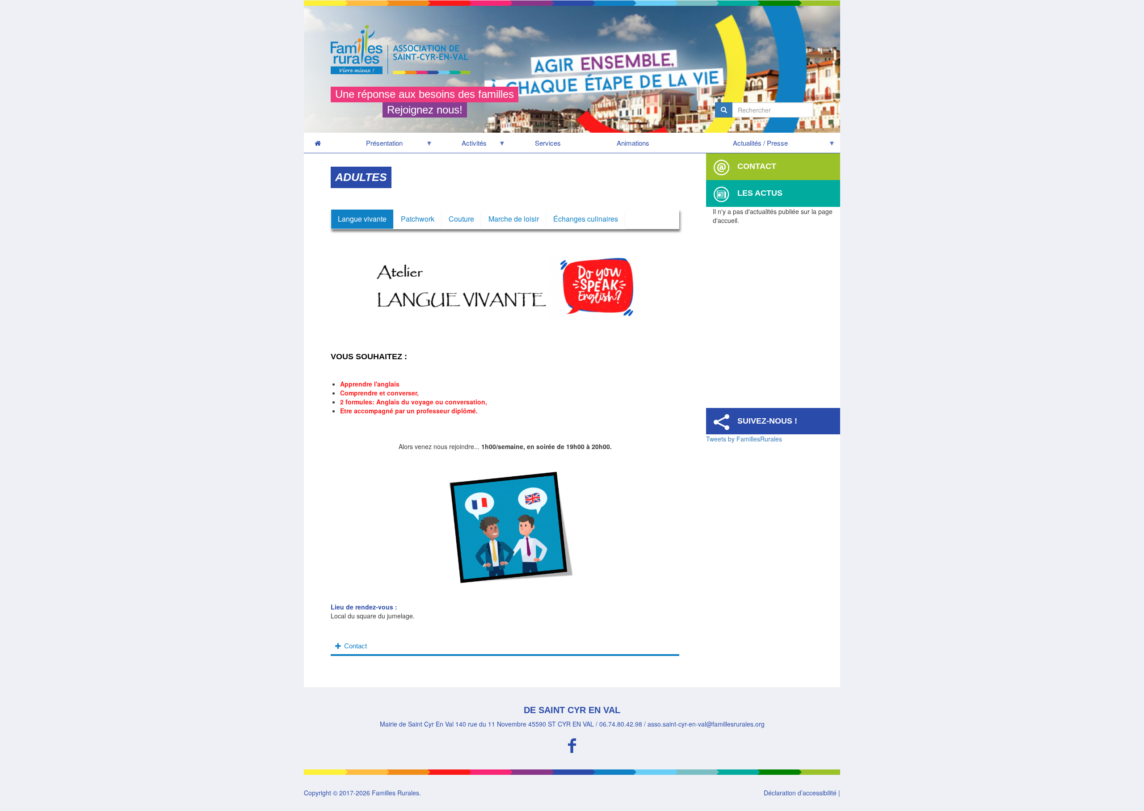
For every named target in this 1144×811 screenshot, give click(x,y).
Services (548, 142)
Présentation (367, 145)
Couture (461, 219)
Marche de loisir (513, 219)
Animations (633, 142)
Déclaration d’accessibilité (800, 792)
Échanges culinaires (585, 219)
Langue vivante (362, 219)
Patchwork (417, 219)
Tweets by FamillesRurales (744, 438)
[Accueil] (404, 49)
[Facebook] (572, 744)
